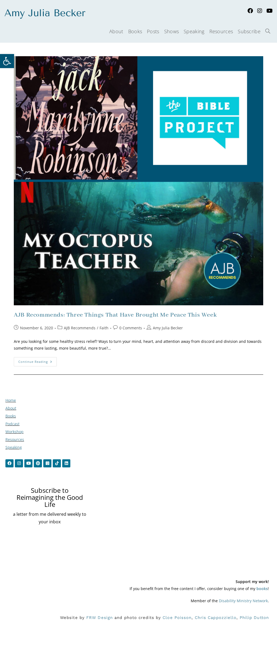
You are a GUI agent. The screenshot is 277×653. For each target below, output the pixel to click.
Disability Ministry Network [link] (243, 600)
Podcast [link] (12, 423)
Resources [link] (14, 439)
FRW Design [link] (99, 617)
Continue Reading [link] (37, 360)
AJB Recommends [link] (79, 327)
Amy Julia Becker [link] (168, 327)
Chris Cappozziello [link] (216, 617)
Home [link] (10, 400)
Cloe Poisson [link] (177, 617)
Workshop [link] (14, 431)
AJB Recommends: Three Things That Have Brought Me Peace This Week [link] (115, 315)
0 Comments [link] (130, 327)
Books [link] (10, 415)
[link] (7, 61)
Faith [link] (104, 327)
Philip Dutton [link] (254, 617)
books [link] (262, 588)
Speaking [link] (13, 447)
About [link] (10, 408)
